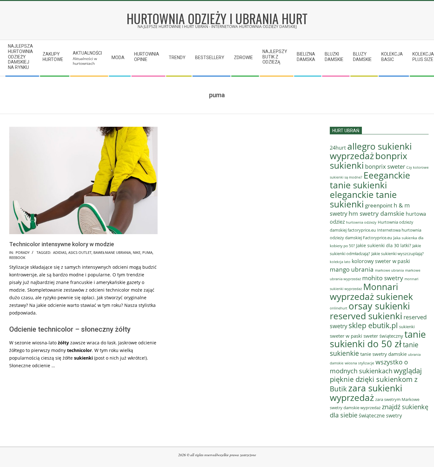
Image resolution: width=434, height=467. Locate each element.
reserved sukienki (366, 316)
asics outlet (80, 252)
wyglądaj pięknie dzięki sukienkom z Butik (376, 379)
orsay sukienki (379, 306)
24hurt (338, 147)
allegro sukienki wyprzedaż (371, 151)
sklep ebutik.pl (373, 325)
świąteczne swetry (380, 415)
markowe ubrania (389, 270)
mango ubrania (352, 269)
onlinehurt (338, 308)
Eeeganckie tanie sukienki (370, 180)
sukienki (407, 326)
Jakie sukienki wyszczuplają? (397, 253)
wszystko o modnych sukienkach (369, 366)
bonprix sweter (385, 166)
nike (136, 252)
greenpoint (378, 205)
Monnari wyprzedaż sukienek (371, 291)
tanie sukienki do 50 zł (378, 339)
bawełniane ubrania (112, 252)
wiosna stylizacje (359, 363)
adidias (59, 252)
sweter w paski (346, 335)
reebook (17, 257)
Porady (23, 252)
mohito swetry (382, 278)
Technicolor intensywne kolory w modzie (61, 244)
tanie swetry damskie (383, 353)
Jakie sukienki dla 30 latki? (383, 245)
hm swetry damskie (376, 213)
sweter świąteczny (383, 335)
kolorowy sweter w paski (381, 261)
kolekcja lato (340, 261)
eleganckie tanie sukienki (363, 199)
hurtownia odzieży (361, 222)
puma (147, 252)
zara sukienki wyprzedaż (366, 392)
